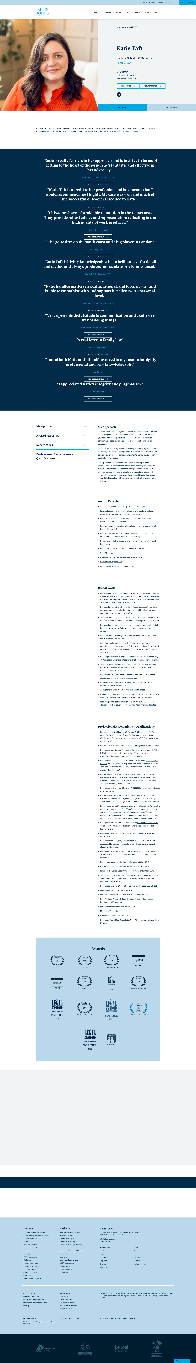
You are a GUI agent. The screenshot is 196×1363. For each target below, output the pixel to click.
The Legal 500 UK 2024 (141, 774)
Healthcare (64, 1254)
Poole (102, 1254)
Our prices (137, 1261)
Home (118, 27)
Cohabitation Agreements (111, 562)
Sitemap (26, 1306)
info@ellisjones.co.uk (107, 1239)
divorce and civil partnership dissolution (129, 507)
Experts (125, 27)
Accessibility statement (68, 1306)
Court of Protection (30, 1239)
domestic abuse (137, 533)
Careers (128, 12)
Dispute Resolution (30, 1245)
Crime (25, 1242)
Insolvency (64, 1257)
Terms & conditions (66, 1299)
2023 (107, 652)
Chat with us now (182, 1361)
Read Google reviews (96, 185)
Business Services (66, 1235)
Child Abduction (107, 553)
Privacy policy (65, 1293)
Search (160, 3)
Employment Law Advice (32, 1248)
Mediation (104, 566)
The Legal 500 (128, 841)
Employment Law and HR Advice (71, 1251)
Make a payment (149, 3)
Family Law (124, 63)
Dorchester (104, 1257)
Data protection (65, 1248)
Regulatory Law (65, 1266)
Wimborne (103, 1267)
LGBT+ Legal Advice (67, 1263)
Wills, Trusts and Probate (32, 1278)
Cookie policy (64, 1296)
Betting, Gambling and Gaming (34, 1232)
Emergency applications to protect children (118, 526)
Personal (98, 12)
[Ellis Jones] (42, 12)
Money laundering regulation (33, 1299)
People (138, 12)
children (119, 518)
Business (109, 12)
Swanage (103, 1264)
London (102, 1251)
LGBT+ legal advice (30, 1257)
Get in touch (106, 1228)
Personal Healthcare (30, 1263)
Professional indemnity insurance (35, 1303)
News (147, 12)
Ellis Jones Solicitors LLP (108, 1293)
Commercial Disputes (67, 1239)
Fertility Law (27, 1254)
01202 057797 (122, 72)
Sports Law (27, 1275)
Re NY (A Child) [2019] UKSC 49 (122, 603)
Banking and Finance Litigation (71, 1232)
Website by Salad (66, 1309)
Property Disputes (29, 1269)
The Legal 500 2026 (142, 746)
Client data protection (67, 1303)
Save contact (126, 86)
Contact (156, 12)
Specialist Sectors (30, 1272)
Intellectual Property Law (69, 1260)
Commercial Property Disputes (71, 1245)
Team (136, 1251)
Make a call (122, 107)
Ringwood (103, 1261)
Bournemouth (130, 78)
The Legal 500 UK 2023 (141, 795)
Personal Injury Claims (31, 1266)
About (118, 12)
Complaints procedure (31, 1296)
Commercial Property (67, 1242)
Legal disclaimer (29, 1293)
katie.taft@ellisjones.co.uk (127, 75)
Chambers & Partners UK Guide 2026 (132, 732)
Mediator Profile (150, 86)
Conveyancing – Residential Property (36, 1235)
